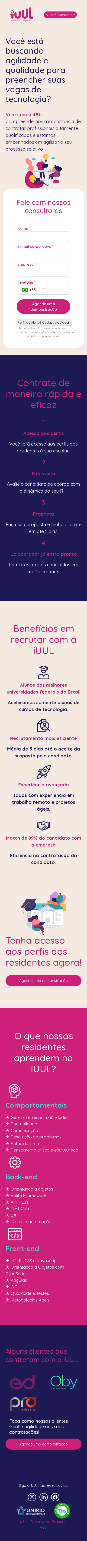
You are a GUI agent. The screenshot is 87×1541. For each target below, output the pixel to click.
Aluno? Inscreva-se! (60, 15)
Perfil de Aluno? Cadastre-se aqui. (44, 322)
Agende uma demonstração (43, 980)
